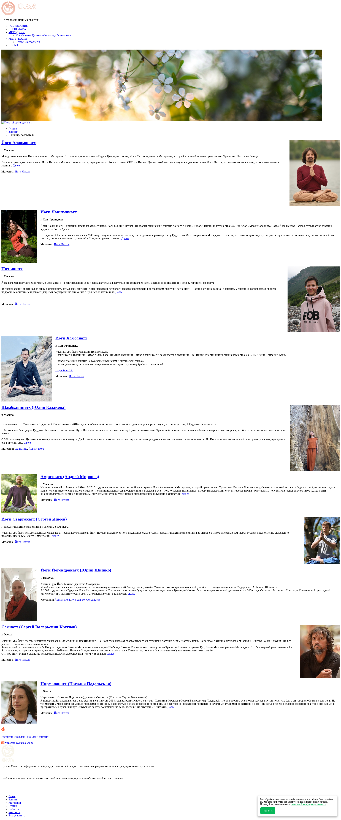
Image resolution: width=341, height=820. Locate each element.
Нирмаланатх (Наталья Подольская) (75, 683)
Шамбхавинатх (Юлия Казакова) (33, 407)
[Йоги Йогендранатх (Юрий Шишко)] (21, 620)
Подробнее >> (64, 370)
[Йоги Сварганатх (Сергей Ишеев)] (320, 563)
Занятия (13, 131)
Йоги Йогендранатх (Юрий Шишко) (76, 570)
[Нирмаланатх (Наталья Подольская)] (20, 722)
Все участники (17, 815)
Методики (15, 802)
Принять (268, 810)
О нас (12, 796)
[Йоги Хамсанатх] (28, 400)
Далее (16, 165)
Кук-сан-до (78, 599)
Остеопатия (64, 35)
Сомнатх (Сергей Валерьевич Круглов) (39, 627)
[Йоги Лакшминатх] (20, 261)
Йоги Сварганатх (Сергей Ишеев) (34, 519)
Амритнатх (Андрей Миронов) (69, 476)
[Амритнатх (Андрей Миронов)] (20, 512)
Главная (13, 128)
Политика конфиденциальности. (21, 790)
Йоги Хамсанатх (71, 338)
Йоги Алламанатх (18, 142)
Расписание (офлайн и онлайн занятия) (25, 736)
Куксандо (50, 35)
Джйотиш (38, 35)
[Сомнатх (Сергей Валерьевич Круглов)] (318, 676)
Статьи (20, 41)
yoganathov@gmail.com (19, 742)
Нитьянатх (12, 268)
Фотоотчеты (32, 41)
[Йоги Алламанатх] (313, 205)
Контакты (14, 812)
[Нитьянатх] (312, 331)
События (14, 809)
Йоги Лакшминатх (58, 212)
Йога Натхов (23, 35)
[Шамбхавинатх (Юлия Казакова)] (313, 469)
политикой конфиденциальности (308, 804)
